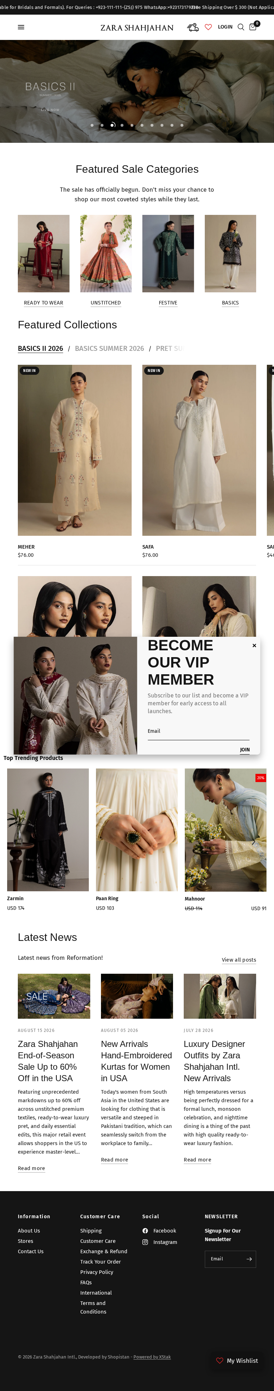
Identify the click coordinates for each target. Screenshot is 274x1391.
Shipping (91, 1231)
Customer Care (100, 1216)
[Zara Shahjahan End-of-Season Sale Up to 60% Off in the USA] (54, 996)
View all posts (239, 960)
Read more (31, 1168)
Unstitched (106, 303)
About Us (29, 1231)
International (96, 1293)
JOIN (245, 750)
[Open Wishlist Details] (208, 27)
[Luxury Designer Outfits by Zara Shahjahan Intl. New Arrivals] (220, 996)
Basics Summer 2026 (109, 348)
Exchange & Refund (103, 1251)
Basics (230, 303)
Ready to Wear (44, 303)
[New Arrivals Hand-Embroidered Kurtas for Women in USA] (137, 996)
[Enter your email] (249, 1259)
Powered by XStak (152, 1357)
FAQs (86, 1282)
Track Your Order (100, 1262)
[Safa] (199, 450)
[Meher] (75, 450)
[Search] (241, 27)
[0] (251, 27)
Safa (148, 546)
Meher (26, 546)
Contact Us (31, 1251)
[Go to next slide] (253, 842)
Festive (168, 303)
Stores (25, 1241)
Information (34, 1216)
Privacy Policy (96, 1272)
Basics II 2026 (40, 348)
